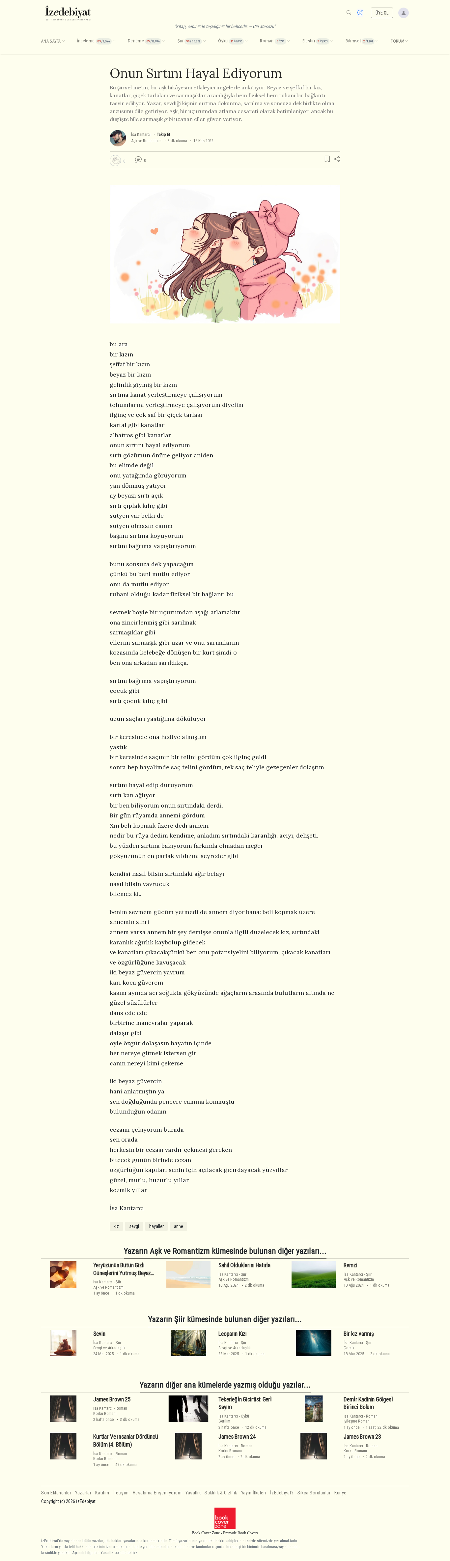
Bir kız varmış (359, 1334)
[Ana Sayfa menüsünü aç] (63, 41)
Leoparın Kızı (232, 1334)
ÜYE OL (382, 12)
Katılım (102, 1493)
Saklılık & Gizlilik (221, 1493)
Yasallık (193, 1493)
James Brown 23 (362, 1436)
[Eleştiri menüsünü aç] (331, 41)
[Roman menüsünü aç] (288, 41)
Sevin (99, 1334)
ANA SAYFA (51, 41)
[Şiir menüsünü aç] (204, 41)
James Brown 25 (112, 1399)
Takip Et (163, 134)
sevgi (134, 1226)
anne (178, 1226)
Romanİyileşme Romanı (361, 1418)
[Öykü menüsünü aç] (246, 41)
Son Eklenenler (56, 1493)
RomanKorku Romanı (110, 1411)
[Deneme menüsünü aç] (163, 41)
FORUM (397, 41)
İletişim (121, 1493)
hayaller (156, 1226)
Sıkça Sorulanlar (313, 1493)
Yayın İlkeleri (253, 1493)
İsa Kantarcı (141, 134)
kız (116, 1226)
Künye (340, 1493)
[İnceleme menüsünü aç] (114, 41)
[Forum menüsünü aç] (406, 41)
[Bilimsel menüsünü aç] (377, 41)
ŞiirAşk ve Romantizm (108, 1284)
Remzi (350, 1265)
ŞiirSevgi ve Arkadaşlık (109, 1345)
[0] (115, 160)
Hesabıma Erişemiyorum (157, 1493)
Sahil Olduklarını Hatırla (244, 1265)
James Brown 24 (237, 1436)
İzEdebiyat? (282, 1493)
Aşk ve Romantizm (146, 140)
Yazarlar (83, 1493)
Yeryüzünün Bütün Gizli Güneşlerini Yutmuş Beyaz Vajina (122, 1273)
